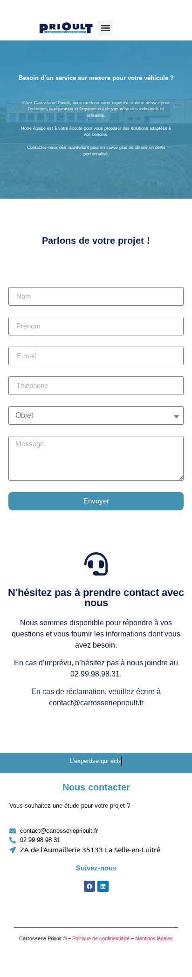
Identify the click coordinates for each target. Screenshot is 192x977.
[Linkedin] (103, 886)
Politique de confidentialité (101, 938)
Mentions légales (154, 938)
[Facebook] (89, 886)
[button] (105, 28)
